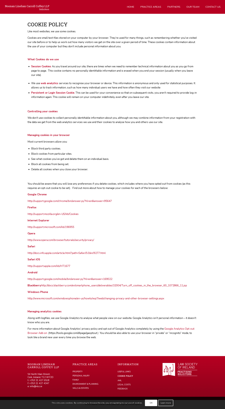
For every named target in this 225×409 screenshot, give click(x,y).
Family (76, 380)
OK (151, 403)
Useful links (124, 371)
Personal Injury (81, 375)
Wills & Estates (81, 388)
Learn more (166, 403)
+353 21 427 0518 (39, 380)
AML (120, 380)
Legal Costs (124, 384)
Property (77, 371)
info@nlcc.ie (36, 386)
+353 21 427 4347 (39, 383)
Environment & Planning (85, 384)
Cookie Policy (125, 376)
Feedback (123, 388)
